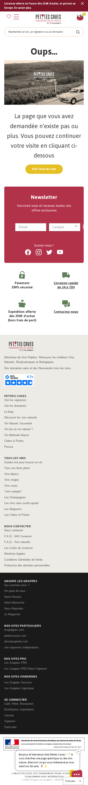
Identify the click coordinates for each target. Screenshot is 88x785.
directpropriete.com (16, 641)
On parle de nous (14, 590)
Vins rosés (11, 485)
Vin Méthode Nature (16, 435)
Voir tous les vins (44, 169)
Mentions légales (14, 553)
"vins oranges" (13, 491)
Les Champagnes (15, 497)
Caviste (9, 715)
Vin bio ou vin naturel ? (18, 429)
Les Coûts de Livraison (18, 548)
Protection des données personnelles (27, 565)
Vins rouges (11, 479)
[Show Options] (76, 227)
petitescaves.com (15, 635)
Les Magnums (13, 509)
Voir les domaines (15, 405)
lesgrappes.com (14, 629)
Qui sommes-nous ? (16, 585)
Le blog (8, 411)
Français (70, 781)
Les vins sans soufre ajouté (21, 503)
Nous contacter (13, 530)
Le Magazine (12, 614)
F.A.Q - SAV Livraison (18, 536)
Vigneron (9, 721)
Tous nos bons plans (17, 468)
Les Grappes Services (18, 682)
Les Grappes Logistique (19, 688)
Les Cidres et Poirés (16, 514)
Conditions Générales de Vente (23, 559)
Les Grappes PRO (15, 662)
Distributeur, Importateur (19, 709)
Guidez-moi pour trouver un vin (23, 462)
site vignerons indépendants (21, 647)
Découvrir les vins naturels (20, 417)
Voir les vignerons (15, 400)
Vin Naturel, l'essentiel (18, 423)
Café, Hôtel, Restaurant (18, 703)
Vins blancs (11, 474)
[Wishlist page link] (9, 16)
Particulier (10, 727)
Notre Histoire (12, 596)
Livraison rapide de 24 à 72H (66, 285)
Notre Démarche (14, 602)
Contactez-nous (66, 311)
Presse (8, 446)
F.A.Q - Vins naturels (17, 542)
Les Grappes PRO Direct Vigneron (25, 668)
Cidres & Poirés (14, 440)
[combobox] (63, 227)
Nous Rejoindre (13, 608)
